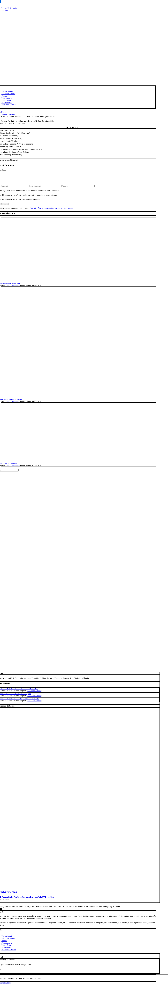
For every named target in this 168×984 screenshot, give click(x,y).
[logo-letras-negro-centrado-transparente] (76, 84)
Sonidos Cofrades (13, 285)
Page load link (5, 983)
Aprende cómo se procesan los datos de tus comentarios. (51, 208)
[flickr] (0, 909)
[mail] (1, 909)
